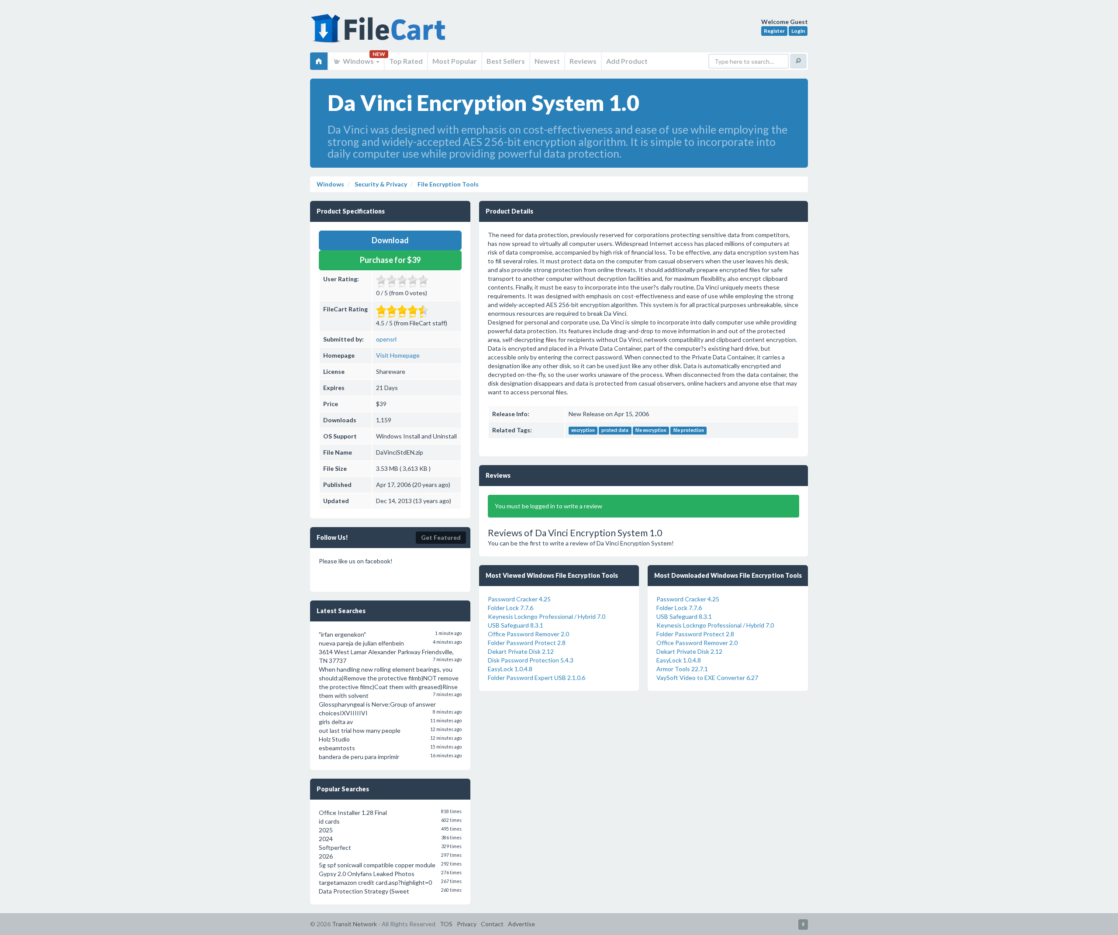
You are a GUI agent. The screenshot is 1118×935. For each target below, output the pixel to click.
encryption (583, 430)
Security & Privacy (380, 184)
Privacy (466, 924)
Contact (492, 924)
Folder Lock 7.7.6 (510, 607)
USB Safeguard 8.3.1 (515, 625)
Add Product (627, 61)
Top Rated (406, 61)
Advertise (521, 924)
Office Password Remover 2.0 (528, 634)
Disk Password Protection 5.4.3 (530, 660)
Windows (358, 61)
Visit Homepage (398, 355)
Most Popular (454, 61)
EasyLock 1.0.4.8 (510, 669)
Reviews (583, 61)
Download (390, 240)
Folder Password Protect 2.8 (527, 642)
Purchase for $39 (390, 260)
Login (798, 31)
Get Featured (441, 537)
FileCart (380, 32)
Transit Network (354, 924)
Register (774, 31)
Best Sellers (506, 61)
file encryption (650, 430)
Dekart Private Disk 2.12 (521, 651)
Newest (547, 61)
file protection (688, 430)
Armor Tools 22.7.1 (682, 669)
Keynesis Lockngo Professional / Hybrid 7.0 (546, 616)
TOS (446, 924)
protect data (614, 430)
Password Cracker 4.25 (519, 599)
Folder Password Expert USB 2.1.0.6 (536, 677)
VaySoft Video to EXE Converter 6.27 (707, 677)
